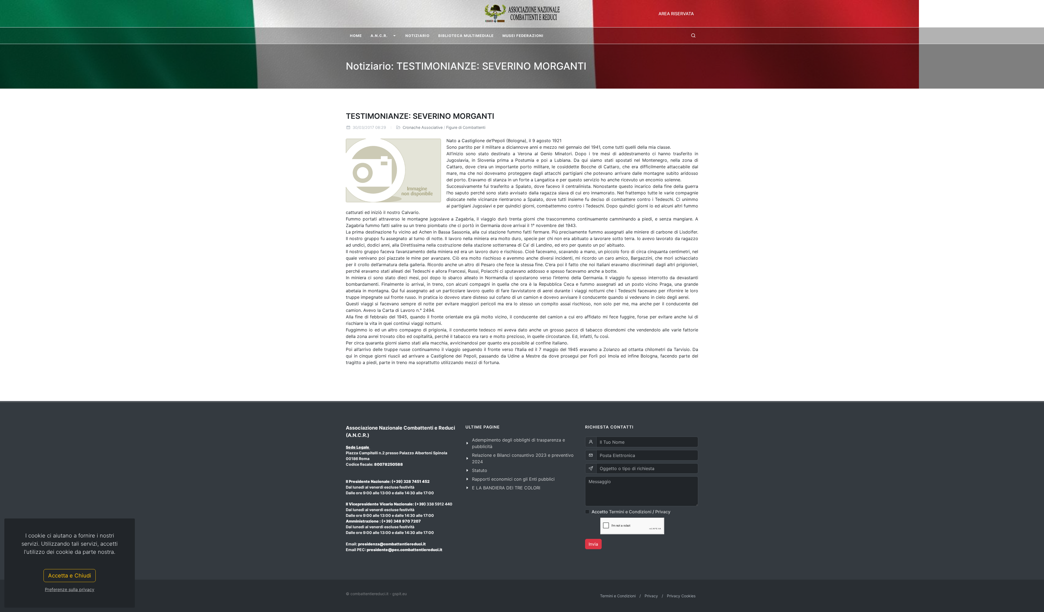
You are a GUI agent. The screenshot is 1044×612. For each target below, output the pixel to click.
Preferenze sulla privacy (69, 589)
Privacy (662, 511)
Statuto (479, 470)
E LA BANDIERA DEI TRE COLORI (506, 487)
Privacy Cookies (681, 596)
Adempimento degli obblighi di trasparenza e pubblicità (518, 443)
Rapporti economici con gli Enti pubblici (513, 479)
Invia (593, 544)
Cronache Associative (423, 127)
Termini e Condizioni (630, 511)
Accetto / (631, 511)
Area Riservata (676, 13)
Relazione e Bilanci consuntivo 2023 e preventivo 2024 (523, 458)
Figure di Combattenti (465, 127)
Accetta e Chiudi (69, 575)
